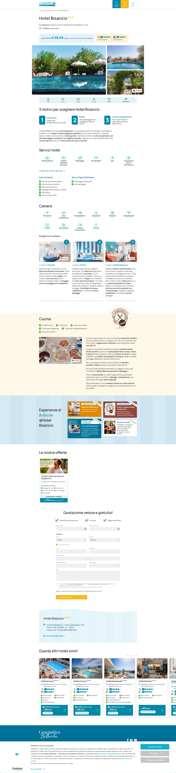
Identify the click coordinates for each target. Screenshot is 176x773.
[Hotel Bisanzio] (69, 70)
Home (40, 10)
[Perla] (88, 252)
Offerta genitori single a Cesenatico (52, 477)
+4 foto (138, 91)
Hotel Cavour (80, 681)
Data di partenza (93, 526)
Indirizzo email (60, 555)
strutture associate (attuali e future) (99, 584)
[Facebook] (128, 740)
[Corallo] (55, 252)
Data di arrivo (59, 526)
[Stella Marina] (121, 252)
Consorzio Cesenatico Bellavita (75, 584)
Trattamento (92, 562)
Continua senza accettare (155, 760)
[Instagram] (131, 740)
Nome (57, 548)
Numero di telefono (61, 562)
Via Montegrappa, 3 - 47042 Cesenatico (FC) (65, 625)
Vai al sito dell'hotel (54, 635)
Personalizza (153, 753)
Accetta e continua (155, 747)
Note (57, 570)
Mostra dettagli (36, 769)
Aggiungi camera (64, 545)
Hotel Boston (145, 681)
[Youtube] (135, 740)
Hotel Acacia (47, 681)
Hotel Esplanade (114, 681)
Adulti (57, 537)
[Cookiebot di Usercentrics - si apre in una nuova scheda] (17, 769)
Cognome (91, 548)
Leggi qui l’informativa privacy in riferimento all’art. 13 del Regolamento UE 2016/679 (79, 591)
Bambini (91, 537)
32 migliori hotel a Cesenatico (51, 10)
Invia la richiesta (65, 597)
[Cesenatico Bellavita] (48, 4)
